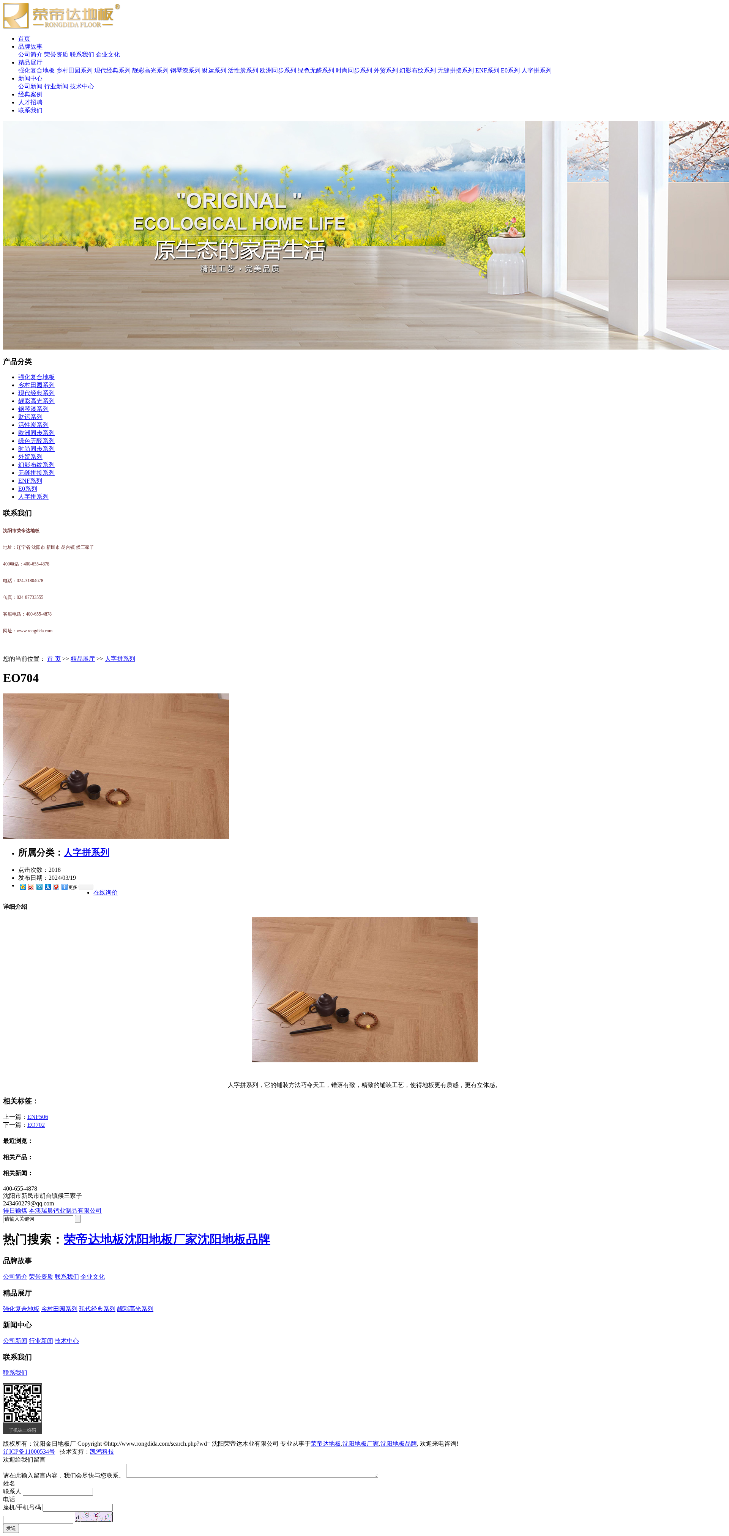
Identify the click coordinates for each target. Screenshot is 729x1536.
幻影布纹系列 (417, 70)
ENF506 (37, 1117)
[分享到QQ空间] (22, 887)
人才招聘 (30, 102)
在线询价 (105, 892)
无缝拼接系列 (455, 70)
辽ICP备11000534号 (29, 1451)
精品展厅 (30, 62)
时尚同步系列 (354, 70)
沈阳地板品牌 (233, 1239)
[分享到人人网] (47, 887)
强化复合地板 (36, 70)
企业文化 (108, 54)
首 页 (54, 658)
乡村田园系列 (74, 70)
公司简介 (30, 54)
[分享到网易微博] (56, 887)
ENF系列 (487, 70)
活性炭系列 (243, 70)
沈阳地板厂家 (161, 1239)
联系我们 (82, 54)
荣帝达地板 (94, 1239)
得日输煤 (15, 1210)
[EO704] (116, 836)
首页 (24, 38)
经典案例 (30, 94)
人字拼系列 (536, 70)
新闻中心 (30, 78)
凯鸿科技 (102, 1451)
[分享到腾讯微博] (39, 887)
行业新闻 (56, 86)
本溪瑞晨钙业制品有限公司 (65, 1210)
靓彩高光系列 (150, 70)
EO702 (36, 1125)
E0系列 (510, 70)
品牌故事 (30, 46)
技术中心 (82, 86)
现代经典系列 (112, 70)
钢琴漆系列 (185, 70)
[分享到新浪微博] (31, 887)
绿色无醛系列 (316, 70)
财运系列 (214, 70)
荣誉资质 (56, 54)
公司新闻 (30, 86)
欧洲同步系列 (278, 70)
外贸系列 (386, 70)
